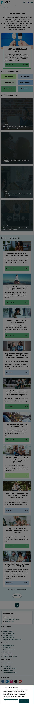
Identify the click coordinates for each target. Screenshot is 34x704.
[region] (17, 694)
